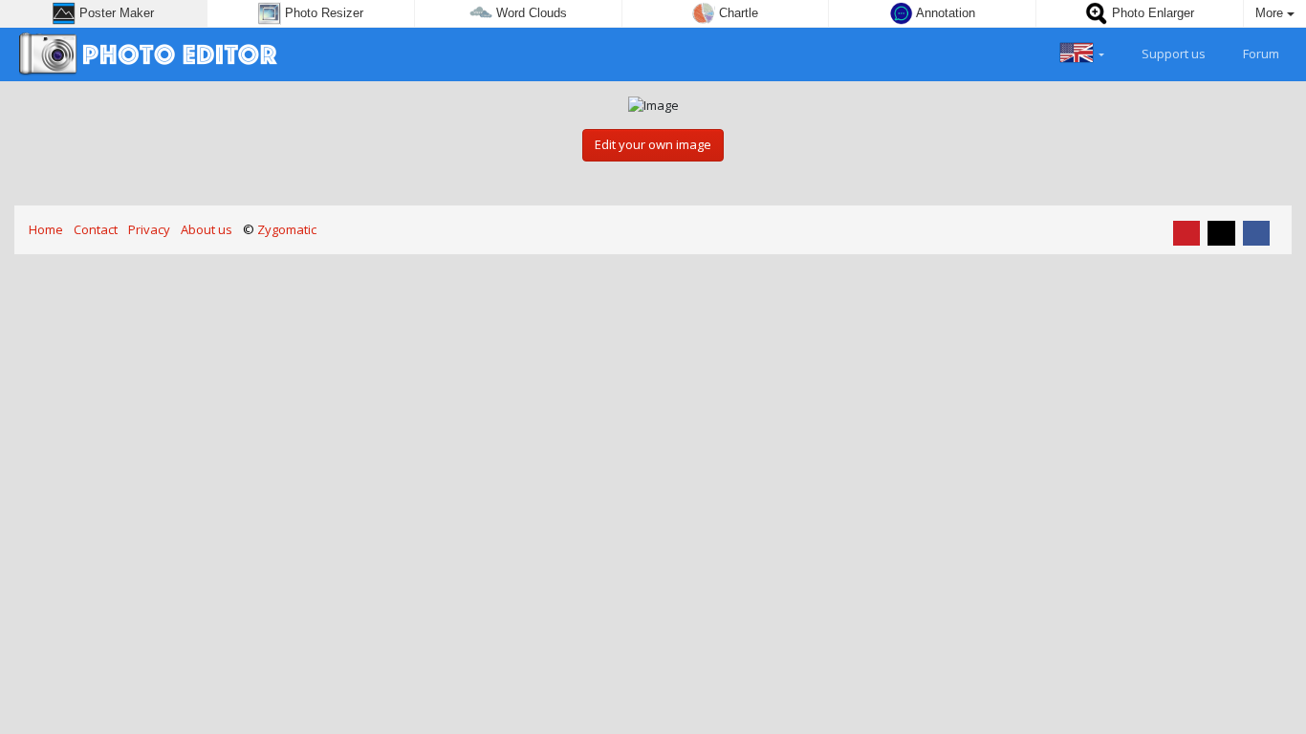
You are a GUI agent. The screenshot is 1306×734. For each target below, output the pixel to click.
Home (46, 229)
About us (206, 229)
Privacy (149, 229)
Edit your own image (653, 144)
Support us (1172, 53)
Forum (1259, 53)
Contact (96, 229)
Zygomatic (286, 229)
